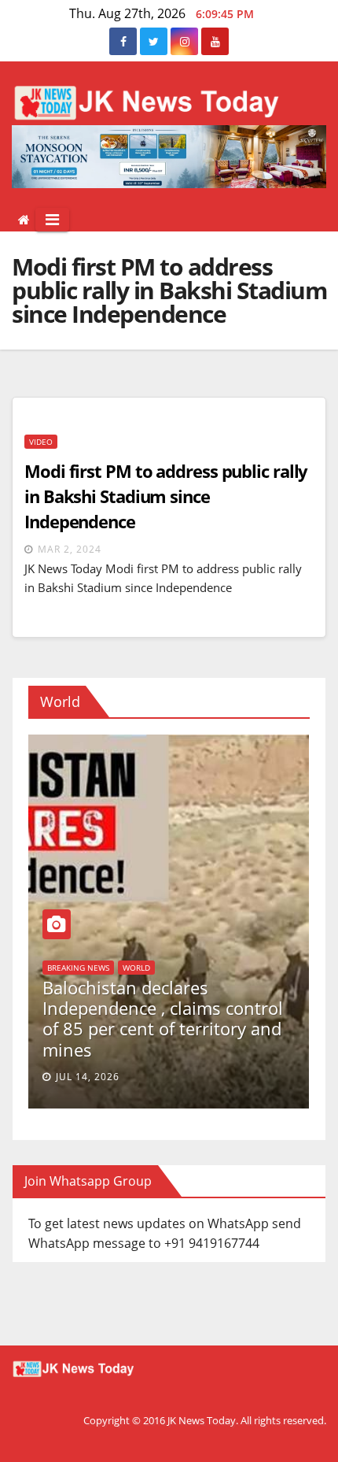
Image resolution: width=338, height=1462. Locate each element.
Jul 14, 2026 (173, 1076)
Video (41, 441)
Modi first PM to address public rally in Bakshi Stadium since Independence (165, 496)
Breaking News (164, 967)
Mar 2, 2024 (69, 549)
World (222, 967)
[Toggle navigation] (52, 219)
